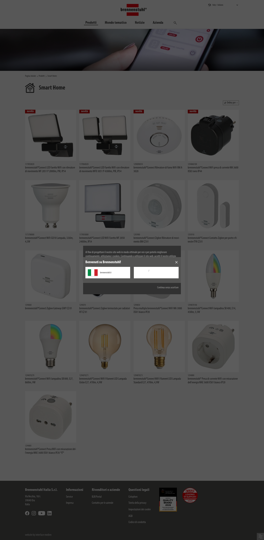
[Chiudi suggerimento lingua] (176, 262)
